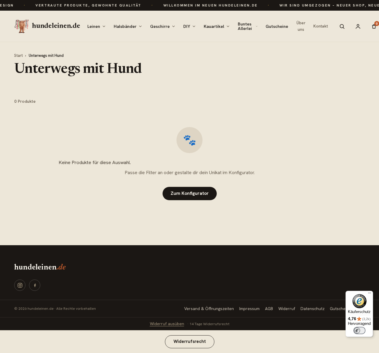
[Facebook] (34, 285)
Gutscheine (277, 26)
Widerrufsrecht (190, 341)
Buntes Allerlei (245, 26)
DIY (186, 26)
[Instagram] (19, 285)
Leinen (93, 26)
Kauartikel (214, 26)
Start (18, 55)
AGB (269, 308)
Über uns (301, 26)
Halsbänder (125, 26)
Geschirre (160, 26)
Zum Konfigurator (190, 193)
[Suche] (342, 26)
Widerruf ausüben (167, 323)
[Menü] (369, 294)
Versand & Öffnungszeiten (209, 308)
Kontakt (320, 26)
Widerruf (286, 308)
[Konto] (358, 26)
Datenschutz (313, 308)
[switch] (359, 330)
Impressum (249, 308)
